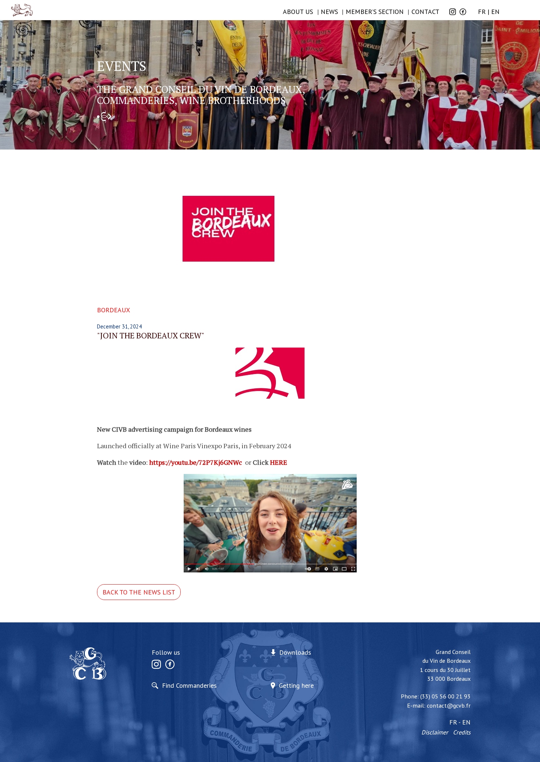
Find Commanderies (189, 685)
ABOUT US (298, 11)
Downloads (295, 652)
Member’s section (375, 11)
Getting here (296, 685)
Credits (462, 732)
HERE (278, 462)
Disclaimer (434, 732)
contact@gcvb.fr (449, 705)
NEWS (329, 11)
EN (495, 11)
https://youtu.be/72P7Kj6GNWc (195, 462)
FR (482, 11)
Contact (425, 11)
